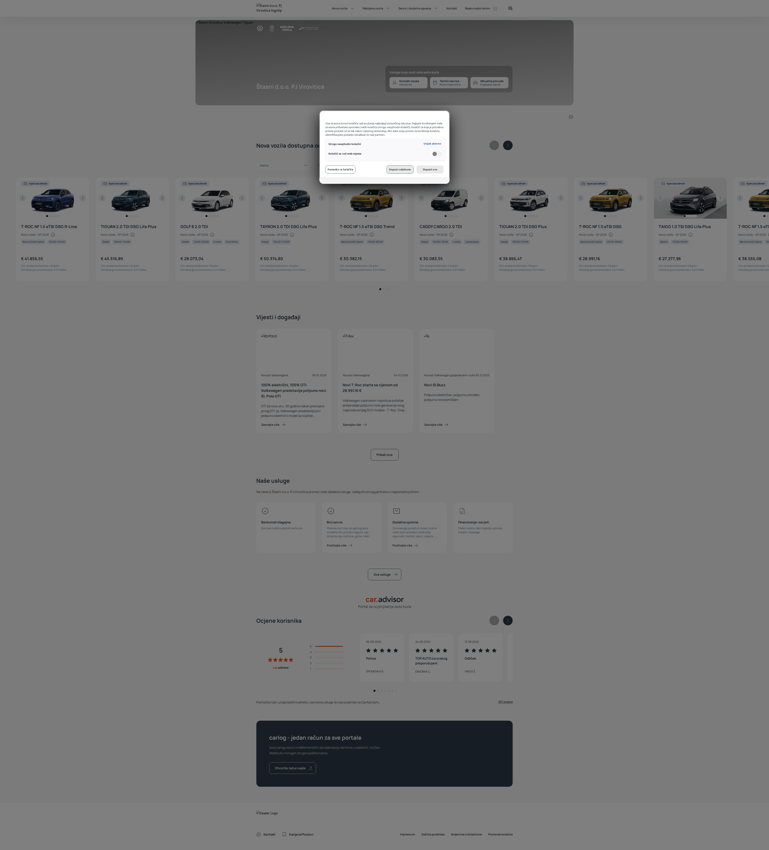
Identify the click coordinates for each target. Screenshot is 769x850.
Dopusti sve (430, 169)
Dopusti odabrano (400, 169)
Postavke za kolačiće (340, 169)
